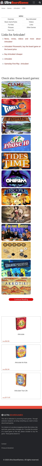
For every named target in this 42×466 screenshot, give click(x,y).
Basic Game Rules (11, 22)
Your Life (11, 30)
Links (31, 25)
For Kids (11, 25)
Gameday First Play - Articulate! (16, 64)
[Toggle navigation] (34, 2)
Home (3, 8)
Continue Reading (21, 299)
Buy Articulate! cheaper (13, 54)
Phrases (11, 27)
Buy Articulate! (31, 19)
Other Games (31, 27)
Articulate (8, 59)
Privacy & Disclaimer (7, 448)
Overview (11, 19)
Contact (3, 444)
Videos (31, 22)
